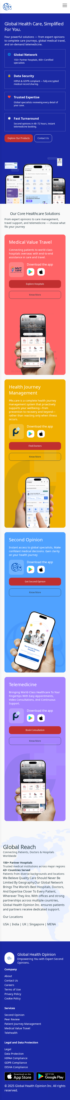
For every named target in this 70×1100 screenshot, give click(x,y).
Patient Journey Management (22, 1024)
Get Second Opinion (35, 581)
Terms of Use (12, 989)
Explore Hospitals (35, 283)
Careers (9, 985)
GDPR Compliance (15, 1062)
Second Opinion (14, 1015)
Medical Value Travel (17, 1028)
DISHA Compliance (16, 1067)
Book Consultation (35, 730)
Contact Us (43, 138)
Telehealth (11, 1033)
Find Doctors (35, 445)
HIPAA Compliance (15, 1058)
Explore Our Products (19, 138)
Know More (35, 294)
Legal (7, 1049)
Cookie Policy (12, 998)
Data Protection (14, 1053)
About (8, 976)
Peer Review (12, 1019)
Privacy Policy (12, 994)
